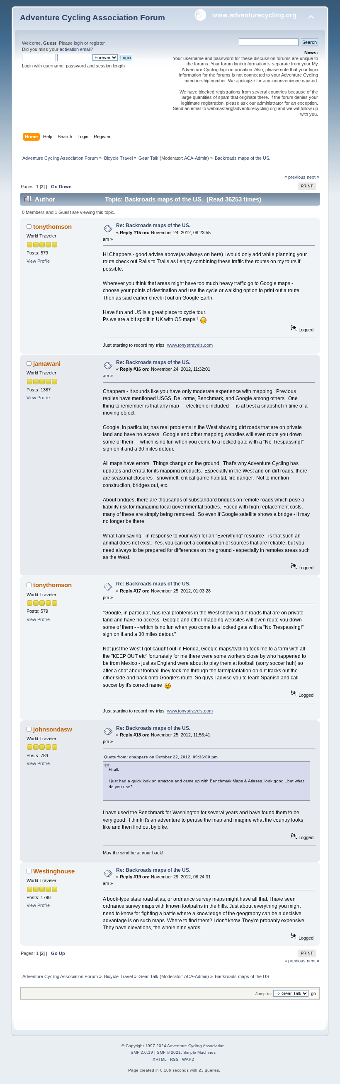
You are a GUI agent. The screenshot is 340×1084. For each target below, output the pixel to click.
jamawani (47, 363)
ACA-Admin (195, 158)
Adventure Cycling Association (196, 1045)
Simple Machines (199, 1052)
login (78, 43)
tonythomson (52, 226)
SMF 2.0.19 (142, 1052)
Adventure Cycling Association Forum (92, 17)
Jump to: (263, 993)
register (97, 43)
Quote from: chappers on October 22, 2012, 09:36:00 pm (161, 757)
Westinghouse (54, 871)
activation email (75, 49)
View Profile (38, 261)
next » (313, 177)
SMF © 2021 (169, 1052)
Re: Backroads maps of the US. (153, 225)
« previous (295, 177)
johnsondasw (52, 729)
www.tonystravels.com (190, 345)
